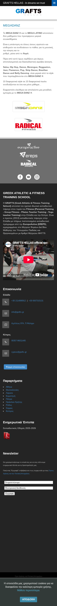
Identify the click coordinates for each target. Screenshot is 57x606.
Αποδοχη (28, 599)
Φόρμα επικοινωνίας (15, 367)
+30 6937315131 (36, 301)
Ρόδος (9, 405)
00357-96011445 (18, 340)
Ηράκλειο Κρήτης (14, 402)
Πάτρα (9, 399)
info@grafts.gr (17, 312)
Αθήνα (9, 387)
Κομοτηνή (10, 396)
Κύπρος (10, 411)
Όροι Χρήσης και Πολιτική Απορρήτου (28, 576)
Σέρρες (9, 408)
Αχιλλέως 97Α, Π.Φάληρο (22, 323)
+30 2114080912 (18, 301)
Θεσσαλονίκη (12, 390)
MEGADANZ (11, 25)
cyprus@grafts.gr (19, 352)
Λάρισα (9, 393)
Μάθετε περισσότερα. (28, 590)
